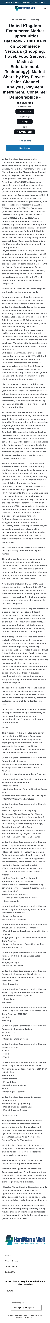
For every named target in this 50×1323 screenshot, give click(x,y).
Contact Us (10, 1272)
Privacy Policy (11, 1261)
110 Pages (25, 122)
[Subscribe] (42, 1291)
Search (8, 1255)
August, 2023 (24, 111)
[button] (3, 8)
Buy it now (25, 148)
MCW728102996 (24, 132)
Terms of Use (11, 1266)
